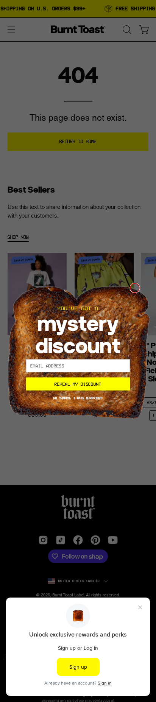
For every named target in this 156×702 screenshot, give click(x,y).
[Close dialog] (134, 287)
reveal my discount (78, 383)
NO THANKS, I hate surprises (78, 398)
